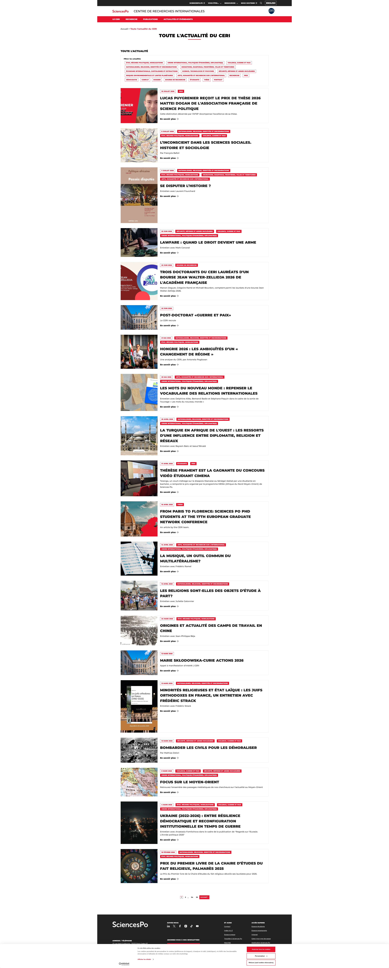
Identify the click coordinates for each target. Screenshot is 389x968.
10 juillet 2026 (167, 91)
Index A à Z (228, 931)
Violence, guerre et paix (239, 63)
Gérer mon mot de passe (261, 939)
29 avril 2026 (167, 419)
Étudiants (194, 80)
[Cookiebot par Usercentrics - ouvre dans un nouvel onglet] (124, 964)
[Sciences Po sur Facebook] (180, 926)
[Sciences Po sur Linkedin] (168, 926)
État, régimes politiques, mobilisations (144, 63)
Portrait (218, 80)
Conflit (145, 80)
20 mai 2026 (166, 377)
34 (192, 897)
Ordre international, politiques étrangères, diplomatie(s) (195, 63)
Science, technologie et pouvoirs (198, 71)
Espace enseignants (259, 931)
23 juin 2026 (166, 231)
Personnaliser (260, 956)
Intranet (255, 935)
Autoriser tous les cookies (261, 949)
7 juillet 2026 (167, 170)
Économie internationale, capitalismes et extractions (152, 71)
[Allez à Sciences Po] (130, 925)
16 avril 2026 (167, 504)
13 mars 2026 (167, 654)
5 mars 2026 (166, 771)
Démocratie (131, 80)
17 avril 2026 (167, 464)
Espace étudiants (258, 926)
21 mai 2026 (166, 338)
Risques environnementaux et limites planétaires (149, 75)
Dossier (157, 80)
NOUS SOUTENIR (248, 3)
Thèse (206, 80)
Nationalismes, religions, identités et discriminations (151, 67)
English (270, 3)
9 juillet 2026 (167, 131)
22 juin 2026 (166, 265)
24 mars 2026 (167, 619)
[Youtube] (197, 926)
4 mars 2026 (166, 805)
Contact (227, 926)
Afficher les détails (144, 959)
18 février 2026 (168, 852)
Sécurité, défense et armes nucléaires (237, 71)
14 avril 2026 (167, 545)
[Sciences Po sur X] (174, 926)
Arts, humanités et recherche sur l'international (201, 75)
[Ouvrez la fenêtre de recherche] (261, 3)
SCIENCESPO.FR (196, 3)
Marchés (227, 943)
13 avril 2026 (167, 584)
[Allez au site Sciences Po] (120, 12)
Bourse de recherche (175, 80)
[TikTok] (191, 926)
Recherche (234, 75)
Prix (246, 75)
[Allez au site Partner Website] (271, 11)
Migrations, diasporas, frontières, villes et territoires (207, 67)
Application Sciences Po (261, 943)
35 (197, 897)
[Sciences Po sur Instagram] (185, 926)
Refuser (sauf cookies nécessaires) (261, 962)
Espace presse (229, 935)
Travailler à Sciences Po (233, 939)
